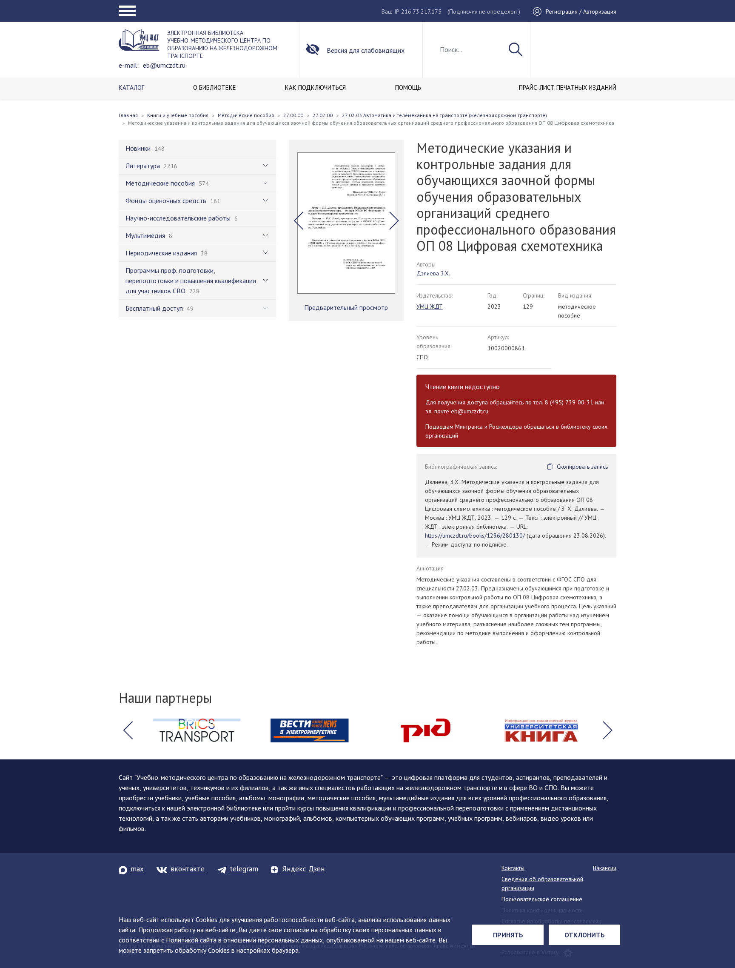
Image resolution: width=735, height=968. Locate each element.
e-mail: (129, 65)
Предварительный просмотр (346, 307)
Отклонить (584, 935)
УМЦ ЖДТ (429, 306)
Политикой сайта (191, 940)
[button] (298, 221)
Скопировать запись (582, 466)
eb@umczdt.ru (164, 65)
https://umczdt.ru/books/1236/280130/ (475, 535)
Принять (508, 935)
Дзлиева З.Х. (433, 273)
